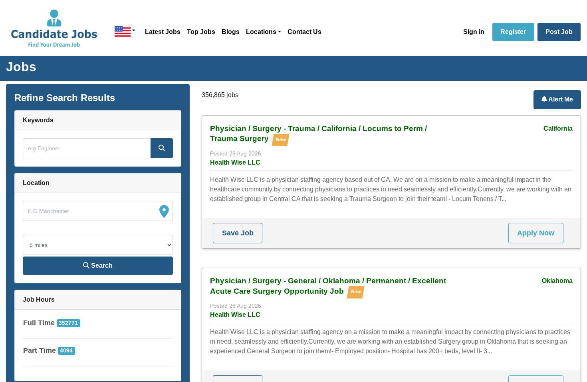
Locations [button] (261, 31)
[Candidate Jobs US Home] (54, 28)
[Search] (162, 148)
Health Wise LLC (235, 162)
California (558, 128)
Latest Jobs (162, 31)
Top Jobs (201, 31)
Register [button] (513, 31)
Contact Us (304, 31)
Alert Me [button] (560, 99)
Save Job (238, 233)
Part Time (39, 350)
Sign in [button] (473, 31)
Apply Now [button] (535, 233)
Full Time (39, 323)
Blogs (231, 31)
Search (101, 265)
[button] (125, 31)
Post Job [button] (559, 31)
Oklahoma (557, 280)
